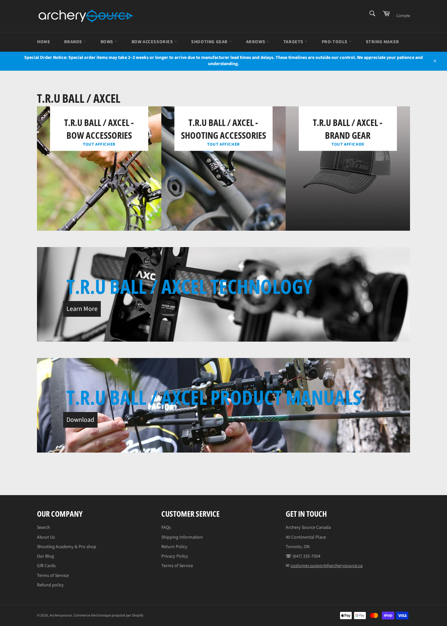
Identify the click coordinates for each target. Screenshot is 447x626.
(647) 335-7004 (306, 556)
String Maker (382, 42)
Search (43, 527)
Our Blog (45, 556)
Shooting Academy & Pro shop (66, 547)
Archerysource (61, 615)
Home (43, 42)
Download (80, 419)
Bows (107, 42)
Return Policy (174, 547)
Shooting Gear (210, 42)
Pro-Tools (335, 42)
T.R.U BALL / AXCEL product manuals (213, 397)
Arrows (256, 42)
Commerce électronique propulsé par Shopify (108, 615)
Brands (73, 42)
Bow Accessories (153, 42)
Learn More (82, 308)
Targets (294, 42)
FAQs (166, 527)
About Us (46, 537)
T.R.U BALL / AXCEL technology (189, 286)
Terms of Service (53, 575)
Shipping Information (182, 537)
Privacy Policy (174, 556)
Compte (403, 16)
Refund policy (50, 585)
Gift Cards (46, 566)
